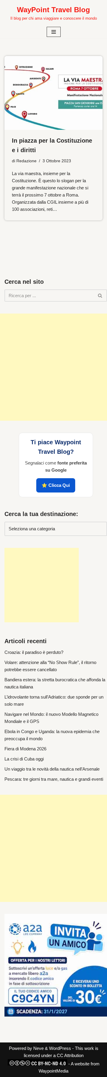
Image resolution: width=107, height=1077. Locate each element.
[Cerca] (100, 295)
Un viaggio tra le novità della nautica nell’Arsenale (52, 768)
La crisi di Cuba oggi (24, 758)
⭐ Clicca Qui (56, 485)
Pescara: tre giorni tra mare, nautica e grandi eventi (53, 779)
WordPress (60, 1048)
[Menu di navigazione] (54, 32)
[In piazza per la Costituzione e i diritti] (53, 93)
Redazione (26, 161)
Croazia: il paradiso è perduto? (33, 652)
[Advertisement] (53, 367)
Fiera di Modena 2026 (25, 748)
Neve (38, 1048)
